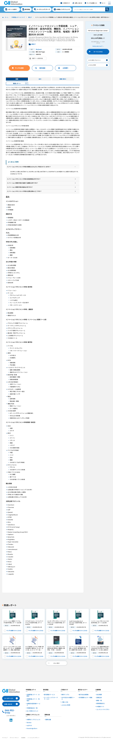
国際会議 (48, 719)
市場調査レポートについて (18, 17)
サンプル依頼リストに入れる (13, 630)
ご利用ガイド (64, 690)
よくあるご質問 (66, 705)
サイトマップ (4, 737)
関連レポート (17, 83)
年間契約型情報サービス (33, 704)
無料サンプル (65, 694)
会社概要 (99, 694)
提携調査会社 (100, 703)
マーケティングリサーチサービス (51, 698)
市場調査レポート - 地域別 (33, 699)
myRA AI (29, 725)
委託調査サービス (49, 694)
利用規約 (23, 737)
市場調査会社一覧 (32, 708)
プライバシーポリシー (14, 737)
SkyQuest (39, 49)
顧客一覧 (99, 700)
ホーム (7, 17)
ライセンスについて (97, 46)
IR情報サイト (100, 706)
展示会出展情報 (83, 694)
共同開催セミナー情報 (85, 697)
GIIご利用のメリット (32, 711)
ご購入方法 (65, 702)
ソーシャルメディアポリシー (33, 737)
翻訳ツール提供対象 (38, 59)
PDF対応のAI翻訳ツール (68, 698)
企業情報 (98, 690)
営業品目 (99, 697)
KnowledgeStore (32, 728)
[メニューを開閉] (109, 3)
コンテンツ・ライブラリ (102, 709)
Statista (29, 722)
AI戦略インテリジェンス (33, 719)
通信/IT (30, 17)
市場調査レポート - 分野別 (33, 695)
